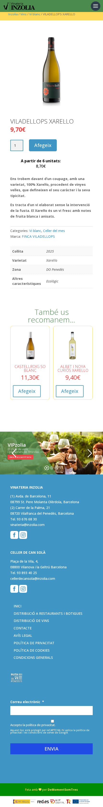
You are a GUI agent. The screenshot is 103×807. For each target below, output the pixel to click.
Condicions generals (33, 657)
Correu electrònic (27, 702)
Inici (17, 606)
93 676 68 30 (27, 519)
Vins (23, 14)
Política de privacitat (34, 643)
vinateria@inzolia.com (27, 524)
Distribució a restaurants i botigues (48, 613)
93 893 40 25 (27, 572)
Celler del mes (54, 230)
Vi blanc (34, 14)
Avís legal (23, 635)
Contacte (23, 628)
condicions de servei (41, 732)
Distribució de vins (31, 620)
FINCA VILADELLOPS (38, 236)
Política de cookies (32, 650)
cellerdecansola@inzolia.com (32, 578)
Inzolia (13, 14)
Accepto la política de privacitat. (33, 725)
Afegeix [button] (26, 391)
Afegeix (43, 145)
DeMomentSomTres (63, 790)
